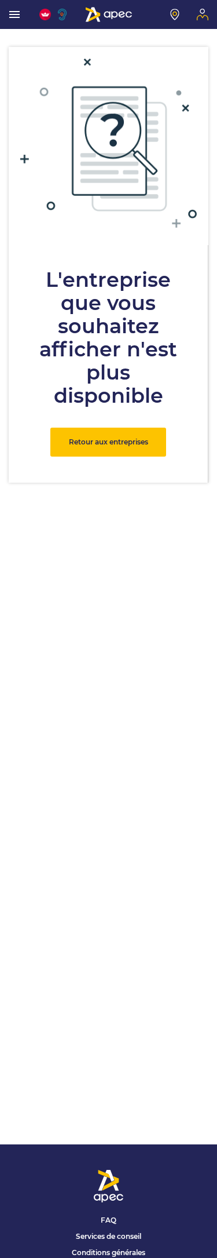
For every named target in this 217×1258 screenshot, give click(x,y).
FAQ (108, 1220)
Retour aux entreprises (108, 441)
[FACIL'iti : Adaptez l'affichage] (45, 14)
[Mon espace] (202, 14)
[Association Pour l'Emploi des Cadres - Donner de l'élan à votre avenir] (109, 14)
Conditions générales (108, 1252)
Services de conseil (108, 1236)
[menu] (14, 14)
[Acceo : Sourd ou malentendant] (63, 14)
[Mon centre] (174, 14)
